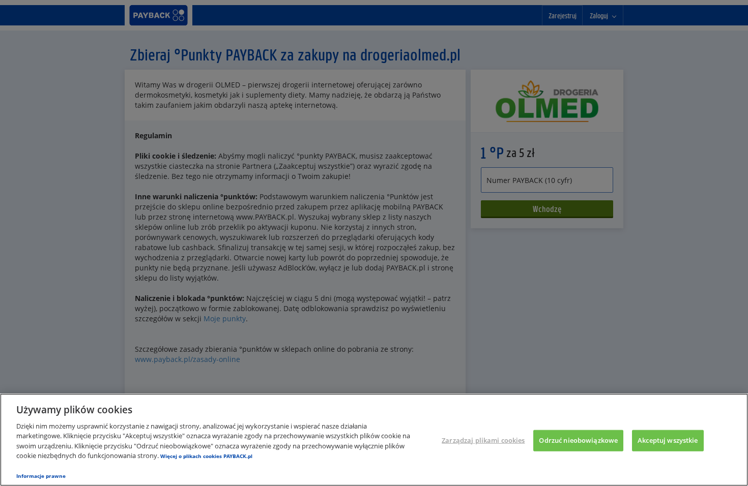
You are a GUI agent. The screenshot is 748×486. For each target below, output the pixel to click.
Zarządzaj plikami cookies (483, 440)
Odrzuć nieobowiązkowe (578, 440)
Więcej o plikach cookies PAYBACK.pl (206, 456)
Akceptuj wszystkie (668, 440)
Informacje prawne (41, 475)
